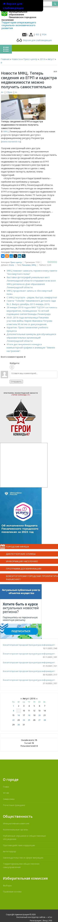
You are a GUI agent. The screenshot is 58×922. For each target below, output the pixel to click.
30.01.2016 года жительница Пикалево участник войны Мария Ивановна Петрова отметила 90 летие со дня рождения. (29, 321)
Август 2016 (29, 698)
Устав (6, 792)
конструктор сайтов (36, 917)
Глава (6, 786)
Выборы (7, 885)
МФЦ (6, 131)
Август (50, 59)
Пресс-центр (30, 59)
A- (16, 92)
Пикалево (26, 265)
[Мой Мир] (11, 256)
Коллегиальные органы (15, 829)
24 (24, 720)
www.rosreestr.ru (11, 141)
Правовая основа (12, 891)
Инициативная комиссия (16, 823)
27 (39, 720)
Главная (5, 59)
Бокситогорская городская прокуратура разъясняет (32, 578)
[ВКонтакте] (3, 256)
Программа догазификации (23, 568)
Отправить (16, 381)
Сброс (9, 92)
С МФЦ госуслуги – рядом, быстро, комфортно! (32, 297)
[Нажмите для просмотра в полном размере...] (23, 106)
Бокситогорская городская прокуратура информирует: (29, 645)
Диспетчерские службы (21, 553)
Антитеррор (9, 851)
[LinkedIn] (19, 256)
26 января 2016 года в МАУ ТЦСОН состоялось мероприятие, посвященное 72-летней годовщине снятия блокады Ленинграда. (32, 311)
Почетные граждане (14, 805)
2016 (42, 59)
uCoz (50, 917)
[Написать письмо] (24, 34)
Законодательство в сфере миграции (23, 857)
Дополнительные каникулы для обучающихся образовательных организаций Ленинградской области (31, 337)
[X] (15, 256)
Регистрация (35, 920)
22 (13, 720)
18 (29, 715)
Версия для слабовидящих (37, 40)
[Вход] (12, 367)
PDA (44, 34)
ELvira (11, 265)
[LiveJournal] (23, 256)
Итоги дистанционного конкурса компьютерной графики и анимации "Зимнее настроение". (31, 347)
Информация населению (22, 561)
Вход (45, 920)
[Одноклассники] (7, 256)
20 (39, 715)
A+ (2, 92)
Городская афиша (17, 546)
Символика (8, 798)
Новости (16, 59)
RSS (37, 34)
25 (29, 720)
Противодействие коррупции (19, 845)
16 (19, 715)
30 (19, 724)
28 (45, 720)
